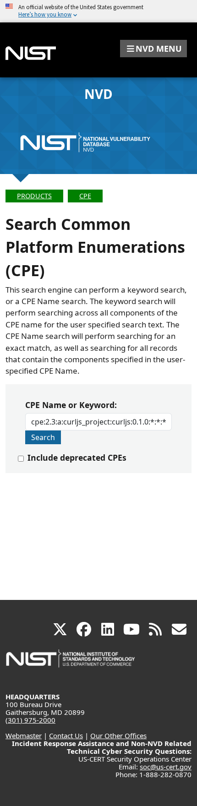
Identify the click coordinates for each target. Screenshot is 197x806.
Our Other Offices (118, 735)
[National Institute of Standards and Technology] (71, 663)
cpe (85, 195)
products (34, 195)
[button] (153, 48)
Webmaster (23, 735)
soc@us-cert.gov (166, 766)
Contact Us (66, 735)
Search (43, 437)
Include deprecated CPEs (76, 457)
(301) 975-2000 (30, 719)
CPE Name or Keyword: (71, 404)
